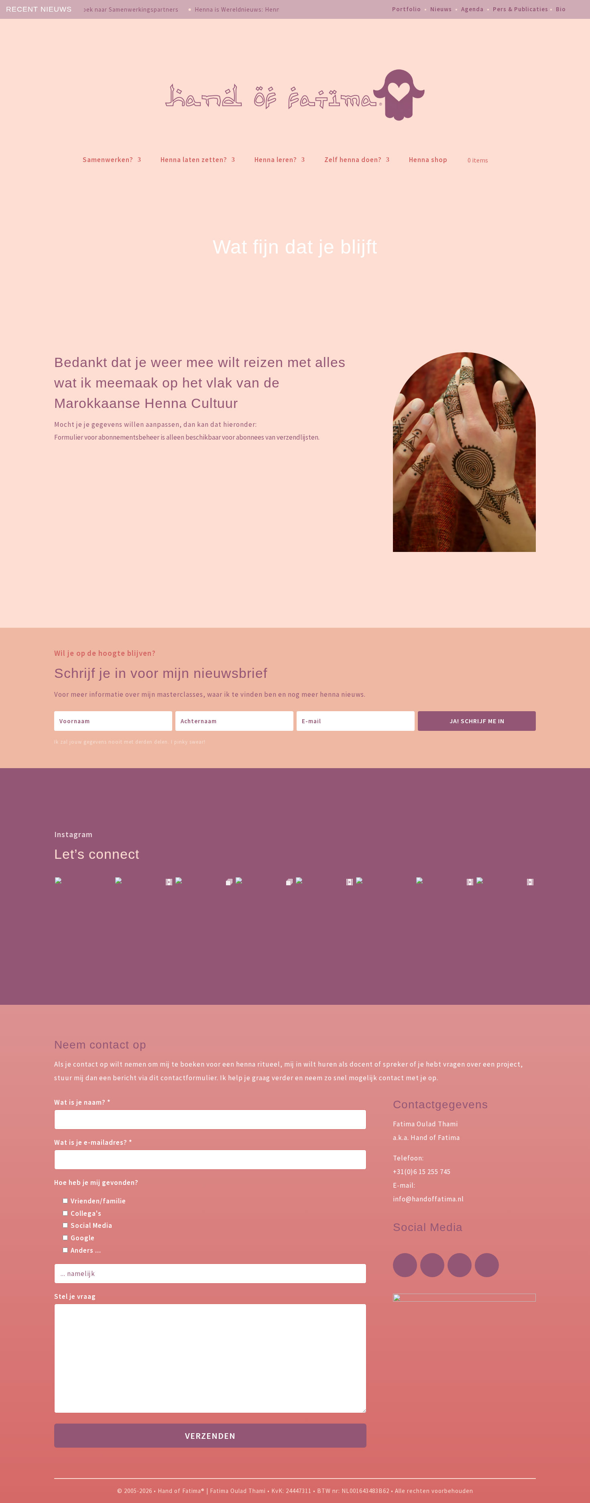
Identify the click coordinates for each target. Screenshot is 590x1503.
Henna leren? (275, 159)
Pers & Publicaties (520, 9)
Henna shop (428, 159)
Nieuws (441, 9)
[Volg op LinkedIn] (487, 1265)
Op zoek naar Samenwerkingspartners (124, 9)
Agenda (472, 9)
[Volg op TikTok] (460, 1265)
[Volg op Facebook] (432, 1265)
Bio (561, 9)
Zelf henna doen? (353, 159)
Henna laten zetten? (194, 159)
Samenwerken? (108, 159)
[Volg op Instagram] (405, 1265)
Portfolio (406, 9)
